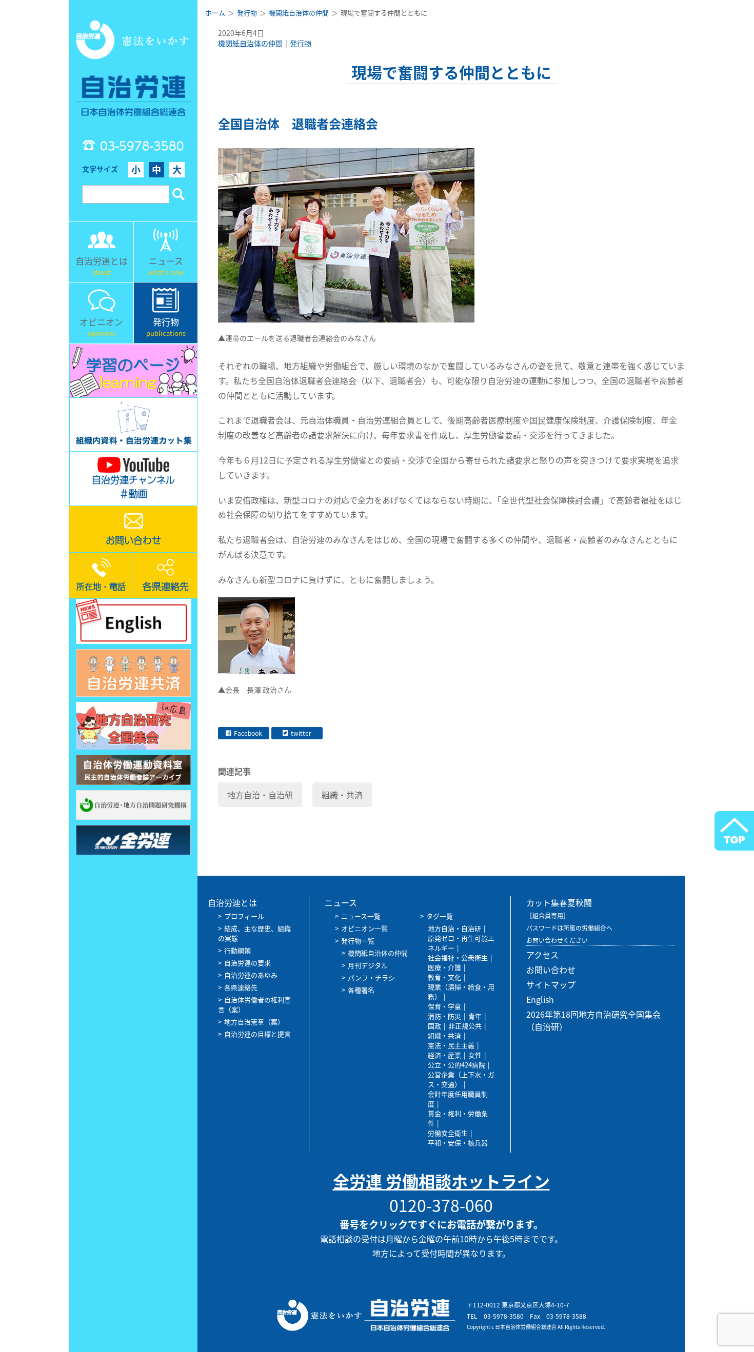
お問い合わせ (551, 969)
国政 (434, 1026)
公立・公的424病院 (456, 1065)
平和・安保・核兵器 (458, 1142)
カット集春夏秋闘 (559, 902)
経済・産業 (444, 1055)
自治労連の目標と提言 (257, 1034)
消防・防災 (444, 1016)
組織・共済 (342, 795)
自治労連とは (232, 902)
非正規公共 (465, 1026)
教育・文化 (444, 977)
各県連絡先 (240, 987)
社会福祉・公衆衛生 (458, 957)
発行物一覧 (357, 940)
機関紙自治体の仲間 (250, 43)
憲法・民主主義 (451, 1045)
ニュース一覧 (361, 916)
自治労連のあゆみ (250, 975)
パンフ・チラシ (371, 977)
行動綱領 (237, 950)
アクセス (542, 955)
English (540, 999)
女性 (475, 1055)
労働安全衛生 (448, 1133)
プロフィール (244, 916)
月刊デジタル (368, 965)
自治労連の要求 (247, 962)
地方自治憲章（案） (254, 1021)
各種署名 (361, 990)
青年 (475, 1016)
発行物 (300, 43)
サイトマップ (551, 984)
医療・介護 (444, 967)
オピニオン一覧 (364, 928)
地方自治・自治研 (260, 795)
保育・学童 (444, 1006)
